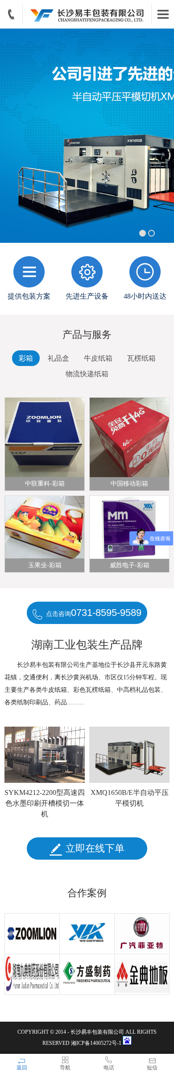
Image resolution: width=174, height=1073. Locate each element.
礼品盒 (58, 358)
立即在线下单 (95, 848)
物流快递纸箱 (87, 374)
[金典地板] (142, 974)
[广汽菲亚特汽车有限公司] (142, 934)
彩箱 (26, 358)
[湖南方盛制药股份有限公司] (87, 974)
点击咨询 (93, 612)
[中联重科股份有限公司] (32, 934)
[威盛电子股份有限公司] (87, 934)
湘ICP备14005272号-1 (97, 1043)
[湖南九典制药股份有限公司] (32, 974)
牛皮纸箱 (98, 358)
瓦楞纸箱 (141, 358)
